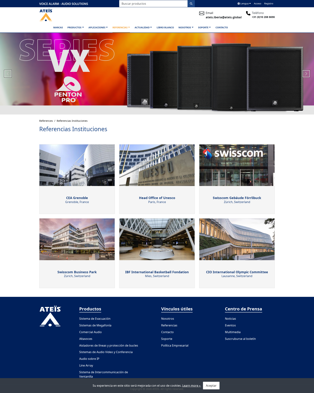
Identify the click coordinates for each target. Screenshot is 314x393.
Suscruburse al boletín (240, 339)
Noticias (230, 319)
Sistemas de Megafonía (95, 325)
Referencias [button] (120, 27)
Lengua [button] (244, 3)
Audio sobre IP (89, 359)
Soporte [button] (203, 27)
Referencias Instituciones (72, 120)
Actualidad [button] (142, 27)
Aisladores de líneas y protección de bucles (108, 345)
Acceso (257, 3)
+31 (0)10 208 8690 (263, 17)
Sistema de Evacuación (94, 319)
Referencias (169, 325)
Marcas (58, 27)
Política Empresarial (174, 345)
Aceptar (211, 386)
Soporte (166, 339)
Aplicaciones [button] (96, 27)
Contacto (222, 27)
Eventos (230, 325)
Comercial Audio (90, 332)
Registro (268, 3)
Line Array (86, 365)
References (46, 120)
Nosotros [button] (184, 27)
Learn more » (191, 386)
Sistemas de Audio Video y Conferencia (106, 352)
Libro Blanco (165, 27)
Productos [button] (74, 27)
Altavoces (85, 339)
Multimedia (233, 332)
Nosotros (167, 319)
